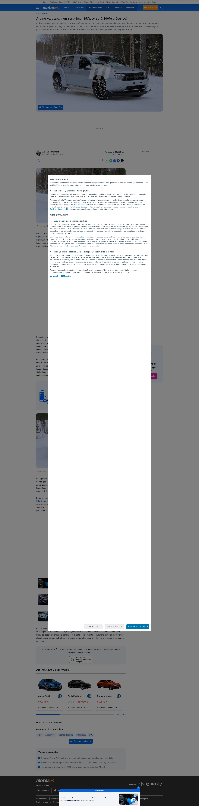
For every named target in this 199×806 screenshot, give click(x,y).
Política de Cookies (79, 207)
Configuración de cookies (60, 209)
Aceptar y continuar (138, 627)
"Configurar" (54, 246)
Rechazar (93, 626)
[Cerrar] (138, 787)
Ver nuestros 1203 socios (60, 276)
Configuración (114, 626)
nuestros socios (83, 237)
